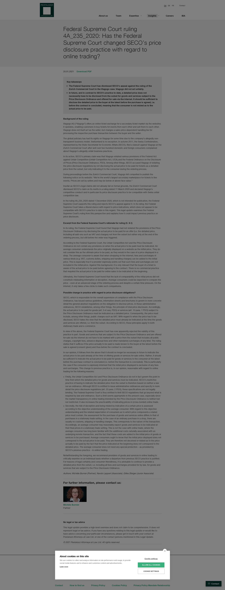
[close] (165, 551)
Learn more (64, 567)
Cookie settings (151, 559)
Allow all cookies (151, 565)
